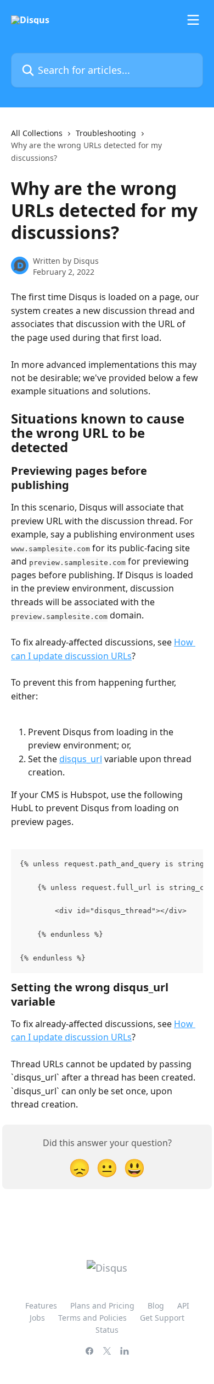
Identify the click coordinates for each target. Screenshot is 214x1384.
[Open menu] (193, 19)
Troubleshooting (106, 133)
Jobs (37, 1317)
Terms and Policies (92, 1317)
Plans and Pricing (102, 1305)
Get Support (162, 1317)
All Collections (37, 133)
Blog (156, 1305)
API (183, 1305)
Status (107, 1330)
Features (41, 1305)
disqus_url (80, 759)
